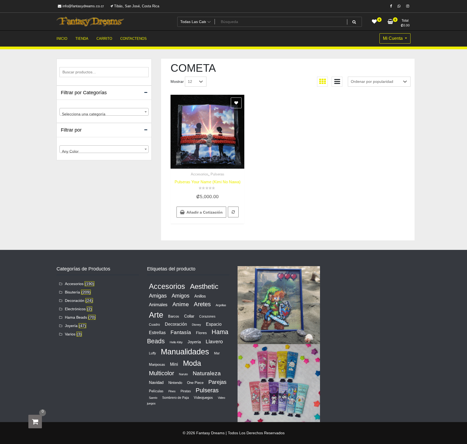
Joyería (71, 326)
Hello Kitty (176, 342)
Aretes (202, 304)
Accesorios (199, 174)
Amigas (158, 296)
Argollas (221, 305)
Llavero (214, 341)
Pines (172, 391)
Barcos (173, 316)
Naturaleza (207, 373)
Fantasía (181, 332)
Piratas (186, 391)
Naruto (183, 374)
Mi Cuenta (393, 38)
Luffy (152, 353)
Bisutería (72, 292)
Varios (70, 334)
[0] (35, 421)
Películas (156, 391)
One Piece (195, 383)
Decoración (74, 300)
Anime (180, 304)
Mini (174, 364)
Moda (192, 363)
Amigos (180, 296)
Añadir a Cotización (204, 212)
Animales (158, 304)
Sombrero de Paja (175, 398)
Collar (189, 316)
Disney (196, 324)
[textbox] (104, 114)
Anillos (200, 296)
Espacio (214, 324)
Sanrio (153, 397)
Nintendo (175, 383)
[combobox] (104, 112)
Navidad (156, 382)
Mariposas (157, 365)
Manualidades (185, 351)
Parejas (217, 382)
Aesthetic (204, 286)
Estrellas (157, 332)
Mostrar (177, 81)
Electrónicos (75, 309)
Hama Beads (76, 317)
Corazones (207, 316)
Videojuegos (203, 398)
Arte (156, 314)
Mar (217, 353)
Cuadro (154, 325)
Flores (201, 333)
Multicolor (161, 373)
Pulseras (217, 174)
